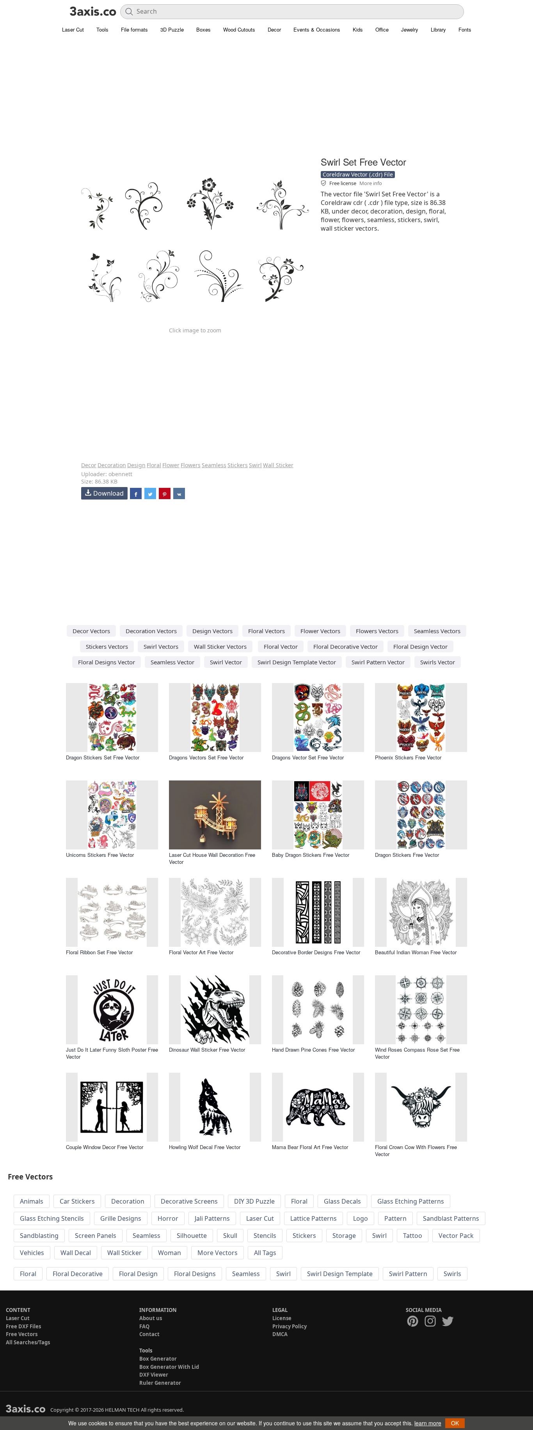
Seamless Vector (172, 662)
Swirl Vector (226, 662)
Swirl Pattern (408, 1273)
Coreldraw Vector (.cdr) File (358, 174)
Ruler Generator (160, 1382)
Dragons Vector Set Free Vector (308, 757)
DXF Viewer (153, 1374)
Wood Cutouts (239, 29)
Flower (170, 465)
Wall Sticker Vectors (220, 646)
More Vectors (217, 1252)
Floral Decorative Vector (345, 646)
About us (150, 1318)
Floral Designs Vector (106, 662)
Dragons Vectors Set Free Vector (206, 757)
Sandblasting (39, 1235)
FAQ (144, 1326)
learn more (427, 1423)
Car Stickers (77, 1201)
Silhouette (192, 1235)
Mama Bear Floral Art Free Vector (310, 1147)
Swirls (452, 1273)
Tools (102, 29)
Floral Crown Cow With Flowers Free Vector (416, 1150)
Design (136, 465)
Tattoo (412, 1235)
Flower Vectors (320, 631)
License (281, 1318)
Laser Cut (73, 29)
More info (370, 183)
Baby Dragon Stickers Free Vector (310, 854)
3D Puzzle (172, 29)
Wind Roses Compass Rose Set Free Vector (417, 1053)
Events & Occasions (316, 29)
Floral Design (138, 1273)
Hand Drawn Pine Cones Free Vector (313, 1049)
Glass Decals (342, 1201)
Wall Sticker (278, 465)
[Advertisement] (266, 99)
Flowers (191, 465)
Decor (274, 29)
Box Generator (158, 1358)
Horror (168, 1218)
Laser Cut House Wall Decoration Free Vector (212, 858)
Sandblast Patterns (451, 1218)
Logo (360, 1218)
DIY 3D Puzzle (254, 1201)
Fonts (464, 29)
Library (438, 29)
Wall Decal (75, 1252)
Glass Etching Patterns (410, 1201)
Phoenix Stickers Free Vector (408, 757)
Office (382, 29)
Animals (31, 1201)
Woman (169, 1252)
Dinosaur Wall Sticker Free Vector (207, 1049)
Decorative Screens (189, 1201)
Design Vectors (212, 631)
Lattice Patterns (313, 1218)
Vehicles (32, 1252)
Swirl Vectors (161, 646)
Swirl (255, 465)
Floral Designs (195, 1273)
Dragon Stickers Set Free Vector (102, 757)
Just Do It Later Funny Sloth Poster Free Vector (112, 1053)
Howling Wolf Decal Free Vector (204, 1147)
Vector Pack (456, 1235)
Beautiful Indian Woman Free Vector (416, 952)
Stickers (237, 465)
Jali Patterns (212, 1218)
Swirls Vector (437, 662)
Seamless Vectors (437, 631)
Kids (358, 29)
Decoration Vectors (151, 631)
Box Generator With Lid (169, 1366)
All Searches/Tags (28, 1342)
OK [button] (455, 1423)
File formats (134, 29)
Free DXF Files (23, 1326)
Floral (154, 465)
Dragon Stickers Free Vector (407, 854)
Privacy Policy (289, 1326)
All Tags (265, 1252)
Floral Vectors (266, 631)
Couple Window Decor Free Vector (104, 1147)
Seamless (214, 465)
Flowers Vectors (377, 631)
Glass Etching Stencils (52, 1218)
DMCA (280, 1334)
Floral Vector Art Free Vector (201, 952)
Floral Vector (281, 646)
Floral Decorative (78, 1273)
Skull (230, 1235)
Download (108, 493)
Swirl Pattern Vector (378, 662)
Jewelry (409, 29)
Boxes (203, 29)
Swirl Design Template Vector (297, 662)
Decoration (112, 465)
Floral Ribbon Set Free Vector (99, 952)
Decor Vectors (91, 631)
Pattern (395, 1218)
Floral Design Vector (420, 646)
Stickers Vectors (107, 646)
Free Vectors (21, 1334)
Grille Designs (120, 1218)
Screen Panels (95, 1235)
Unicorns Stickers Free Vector (100, 854)
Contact (149, 1334)
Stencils (265, 1235)
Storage (344, 1235)
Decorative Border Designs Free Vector (316, 952)
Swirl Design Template (340, 1273)
